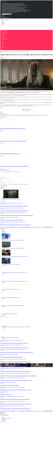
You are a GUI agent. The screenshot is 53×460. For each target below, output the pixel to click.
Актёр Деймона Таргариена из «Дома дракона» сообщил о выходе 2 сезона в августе (15, 408)
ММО (30, 227)
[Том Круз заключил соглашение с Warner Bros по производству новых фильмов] (7, 164)
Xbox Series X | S (24, 227)
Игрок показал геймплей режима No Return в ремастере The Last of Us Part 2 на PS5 (14, 9)
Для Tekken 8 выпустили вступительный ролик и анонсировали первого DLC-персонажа (14, 11)
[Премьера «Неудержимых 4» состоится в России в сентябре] (6, 288)
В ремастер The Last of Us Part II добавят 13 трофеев (9, 12)
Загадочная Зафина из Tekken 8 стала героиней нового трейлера (11, 6)
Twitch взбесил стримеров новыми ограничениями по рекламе (11, 297)
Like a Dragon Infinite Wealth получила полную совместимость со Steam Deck (13, 3)
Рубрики (1, 414)
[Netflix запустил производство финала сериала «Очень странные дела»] (7, 126)
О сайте (3, 417)
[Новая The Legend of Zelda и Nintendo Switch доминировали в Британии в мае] (6, 304)
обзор (5, 228)
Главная (1, 51)
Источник (1, 107)
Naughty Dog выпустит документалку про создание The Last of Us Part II (13, 141)
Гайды (3, 42)
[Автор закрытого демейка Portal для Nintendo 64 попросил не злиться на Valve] (6, 247)
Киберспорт (3, 37)
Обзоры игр (3, 35)
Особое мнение (4, 47)
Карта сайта (3, 419)
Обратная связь (4, 420)
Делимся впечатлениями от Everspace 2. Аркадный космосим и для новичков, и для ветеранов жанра (16, 326)
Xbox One (19, 227)
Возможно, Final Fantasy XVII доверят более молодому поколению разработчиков (14, 399)
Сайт (1, 182)
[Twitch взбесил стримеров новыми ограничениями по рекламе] (6, 296)
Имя (1, 179)
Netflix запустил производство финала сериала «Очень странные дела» (12, 128)
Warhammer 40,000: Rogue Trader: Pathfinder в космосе (10, 153)
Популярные (3, 231)
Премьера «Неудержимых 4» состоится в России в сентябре (10, 289)
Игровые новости (4, 30)
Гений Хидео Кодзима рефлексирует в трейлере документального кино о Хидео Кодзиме (14, 281)
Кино (3, 51)
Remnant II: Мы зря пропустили (6, 394)
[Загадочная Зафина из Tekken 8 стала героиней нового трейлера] (6, 263)
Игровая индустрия (5, 39)
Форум (3, 49)
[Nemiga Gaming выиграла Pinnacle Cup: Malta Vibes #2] (6, 312)
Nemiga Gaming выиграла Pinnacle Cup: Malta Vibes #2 (9, 313)
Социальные (37, 227)
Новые (3, 230)
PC (5, 227)
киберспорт (2, 228)
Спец (2, 40)
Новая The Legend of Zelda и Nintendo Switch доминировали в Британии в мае (13, 305)
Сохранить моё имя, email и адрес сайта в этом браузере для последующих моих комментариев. (15, 184)
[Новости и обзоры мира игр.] (4, 19)
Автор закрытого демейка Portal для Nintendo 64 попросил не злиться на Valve (13, 4)
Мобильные (33, 227)
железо (43, 227)
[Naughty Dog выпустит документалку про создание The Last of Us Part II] (7, 139)
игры (45, 227)
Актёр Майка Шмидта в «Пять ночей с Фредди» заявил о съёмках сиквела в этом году (15, 389)
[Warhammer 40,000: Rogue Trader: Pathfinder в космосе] (7, 151)
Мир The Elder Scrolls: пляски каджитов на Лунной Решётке (10, 337)
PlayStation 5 (13, 227)
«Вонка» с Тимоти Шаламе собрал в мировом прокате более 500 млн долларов (13, 8)
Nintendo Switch (2, 227)
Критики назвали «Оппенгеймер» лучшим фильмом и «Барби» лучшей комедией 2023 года (15, 5)
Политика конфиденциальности (6, 418)
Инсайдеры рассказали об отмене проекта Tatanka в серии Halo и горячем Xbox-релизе (14, 7)
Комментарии (4, 232)
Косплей (3, 44)
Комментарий (2, 177)
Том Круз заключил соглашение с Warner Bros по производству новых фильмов (14, 166)
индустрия (49, 227)
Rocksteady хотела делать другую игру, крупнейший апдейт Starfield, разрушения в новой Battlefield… (16, 10)
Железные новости (4, 32)
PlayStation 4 (8, 227)
